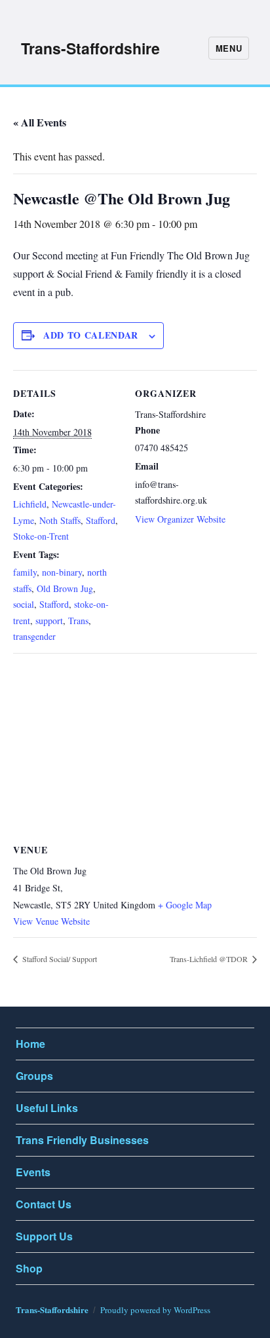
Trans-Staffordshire (90, 48)
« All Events (39, 122)
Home (30, 1043)
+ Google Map (185, 905)
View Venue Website (51, 921)
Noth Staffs (60, 520)
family (25, 572)
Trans (78, 620)
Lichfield (30, 504)
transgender (34, 636)
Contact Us (43, 1204)
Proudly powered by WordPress (155, 1310)
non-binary (62, 572)
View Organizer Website (180, 519)
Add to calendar (90, 335)
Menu (229, 48)
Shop (29, 1268)
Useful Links (47, 1107)
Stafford (100, 520)
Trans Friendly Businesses (82, 1139)
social (23, 604)
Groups (34, 1075)
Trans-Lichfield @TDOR (210, 959)
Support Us (44, 1236)
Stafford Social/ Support (58, 959)
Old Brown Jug (65, 588)
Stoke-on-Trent (41, 536)
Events (33, 1172)
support (49, 620)
